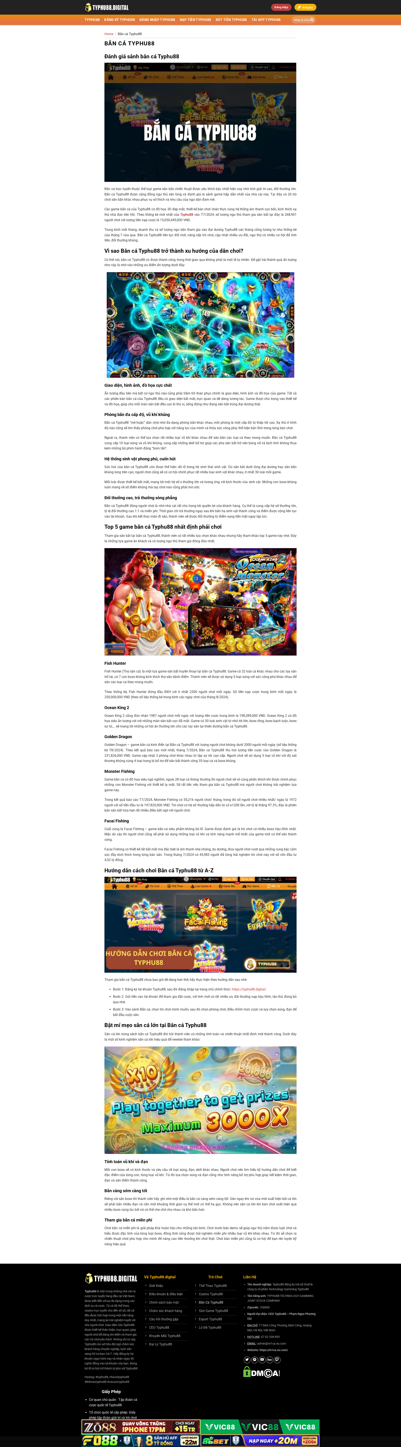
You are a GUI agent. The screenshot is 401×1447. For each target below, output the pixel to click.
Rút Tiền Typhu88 (231, 20)
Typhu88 (90, 1291)
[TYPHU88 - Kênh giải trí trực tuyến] (116, 7)
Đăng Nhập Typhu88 (157, 20)
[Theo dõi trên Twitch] (277, 1359)
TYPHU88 (92, 20)
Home (108, 34)
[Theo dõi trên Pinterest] (254, 1359)
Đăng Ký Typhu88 (119, 20)
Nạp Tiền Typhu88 (195, 20)
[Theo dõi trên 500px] (269, 1359)
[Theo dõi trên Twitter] (247, 1359)
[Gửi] (312, 19)
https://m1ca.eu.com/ (274, 1350)
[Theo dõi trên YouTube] (262, 1359)
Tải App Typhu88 (266, 20)
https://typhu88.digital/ (249, 989)
